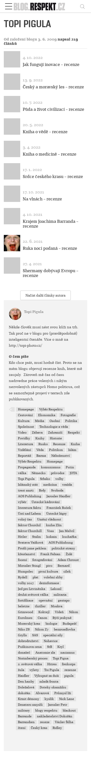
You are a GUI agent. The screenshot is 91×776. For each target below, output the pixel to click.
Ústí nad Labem (29, 514)
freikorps (68, 664)
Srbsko (45, 479)
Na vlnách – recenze (42, 199)
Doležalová (26, 687)
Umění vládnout (49, 519)
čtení (22, 728)
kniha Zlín (54, 525)
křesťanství (26, 554)
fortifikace (25, 600)
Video (22, 433)
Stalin (36, 537)
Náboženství (60, 456)
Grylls (22, 635)
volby (59, 479)
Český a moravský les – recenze (53, 87)
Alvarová (42, 693)
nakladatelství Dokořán (54, 716)
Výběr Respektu (51, 409)
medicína (50, 485)
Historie (56, 438)
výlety (34, 670)
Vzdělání (24, 450)
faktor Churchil (29, 525)
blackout (69, 711)
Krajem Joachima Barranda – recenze (50, 224)
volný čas (25, 519)
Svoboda (57, 490)
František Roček (59, 508)
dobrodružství (28, 641)
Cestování (25, 415)
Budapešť (70, 624)
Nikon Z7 (42, 629)
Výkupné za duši (46, 676)
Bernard (64, 566)
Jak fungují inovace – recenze (51, 64)
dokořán (24, 693)
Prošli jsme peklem (32, 548)
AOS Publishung (61, 543)
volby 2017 (26, 583)
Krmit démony (28, 699)
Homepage (26, 409)
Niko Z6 (24, 629)
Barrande (25, 716)
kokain (51, 537)
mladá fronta (48, 682)
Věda (40, 450)
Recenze (59, 444)
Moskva (56, 606)
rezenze (70, 670)
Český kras (39, 728)
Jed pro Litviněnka (31, 589)
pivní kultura (48, 572)
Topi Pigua (61, 658)
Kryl (60, 647)
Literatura (25, 444)
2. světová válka (30, 664)
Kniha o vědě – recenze (45, 131)
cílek (67, 572)
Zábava (37, 433)
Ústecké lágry (56, 514)
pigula (69, 676)
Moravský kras (29, 624)
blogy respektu (46, 711)
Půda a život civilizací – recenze (53, 109)
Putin (70, 467)
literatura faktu (29, 508)
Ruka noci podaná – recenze (50, 248)
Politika (71, 421)
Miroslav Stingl (29, 566)
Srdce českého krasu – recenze (53, 176)
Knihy (39, 438)
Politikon (56, 450)
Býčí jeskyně (62, 618)
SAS (35, 635)
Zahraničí (55, 433)
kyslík (49, 699)
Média (39, 421)
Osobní (55, 421)
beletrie (24, 606)
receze (45, 722)
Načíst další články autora (45, 295)
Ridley (57, 728)
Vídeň (59, 612)
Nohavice (51, 641)
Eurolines (25, 618)
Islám (72, 450)
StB (49, 647)
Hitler (22, 537)
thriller (40, 606)
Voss (50, 531)
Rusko (43, 444)
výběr (22, 502)
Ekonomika (46, 415)
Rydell (22, 577)
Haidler (23, 676)
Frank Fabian (50, 554)
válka (22, 473)
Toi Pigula (51, 670)
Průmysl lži (62, 693)
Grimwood (25, 612)
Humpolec (25, 572)
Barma (41, 456)
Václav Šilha (64, 722)
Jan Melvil (66, 531)
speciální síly (53, 635)
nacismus (67, 653)
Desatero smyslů (30, 705)
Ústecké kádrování (46, 502)
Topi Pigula (33, 312)
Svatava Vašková (30, 543)
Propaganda (27, 467)
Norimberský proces (33, 658)
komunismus (50, 467)
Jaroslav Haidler (58, 496)
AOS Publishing (29, 496)
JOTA (73, 473)
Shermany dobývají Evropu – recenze (50, 273)
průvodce (57, 473)
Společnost (26, 427)
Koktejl (44, 612)
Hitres (52, 664)
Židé (69, 554)
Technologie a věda (53, 427)
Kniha (75, 444)
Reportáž (24, 456)
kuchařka (69, 537)
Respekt (74, 433)
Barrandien (26, 722)
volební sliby (53, 577)
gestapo (64, 600)
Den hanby (26, 682)
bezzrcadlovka (64, 629)
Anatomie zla (45, 653)
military (24, 711)
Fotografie (68, 415)
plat (35, 577)
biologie (51, 624)
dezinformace (49, 583)
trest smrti (26, 490)
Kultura (24, 421)
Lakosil (56, 589)
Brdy (42, 490)
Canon (42, 618)
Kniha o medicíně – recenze (49, 154)
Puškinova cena (30, 647)
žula (21, 670)
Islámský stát (28, 485)
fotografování (42, 560)
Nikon (73, 612)
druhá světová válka (33, 595)
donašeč (24, 653)
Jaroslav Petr (57, 705)
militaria (60, 595)
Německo (39, 473)
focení (22, 560)
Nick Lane (66, 699)
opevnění (46, 600)
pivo (49, 566)
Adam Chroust (68, 560)
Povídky (24, 438)
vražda (67, 485)
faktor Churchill (30, 531)
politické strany (63, 548)
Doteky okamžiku (53, 687)
